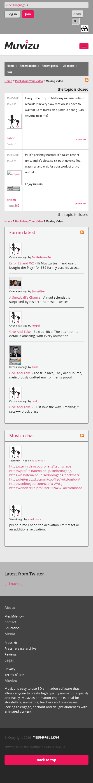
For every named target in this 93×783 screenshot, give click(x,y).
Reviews (11, 654)
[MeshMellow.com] (45, 737)
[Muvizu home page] (22, 44)
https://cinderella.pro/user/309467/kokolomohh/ (45, 488)
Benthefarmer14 (41, 257)
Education (12, 628)
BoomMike (38, 291)
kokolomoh (38, 460)
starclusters (34, 519)
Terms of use (14, 675)
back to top (46, 759)
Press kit (11, 642)
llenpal (36, 325)
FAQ (9, 72)
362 (16, 206)
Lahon (11, 138)
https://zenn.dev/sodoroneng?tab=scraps (40, 466)
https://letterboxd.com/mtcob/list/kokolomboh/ (44, 479)
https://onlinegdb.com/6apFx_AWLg (36, 483)
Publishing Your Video (29, 81)
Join (28, 14)
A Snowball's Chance (25, 297)
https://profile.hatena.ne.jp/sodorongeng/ (40, 471)
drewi (35, 367)
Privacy (10, 669)
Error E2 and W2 (22, 263)
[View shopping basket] (84, 28)
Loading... (16, 583)
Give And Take (20, 331)
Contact (10, 622)
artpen (11, 200)
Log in (12, 14)
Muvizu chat (21, 435)
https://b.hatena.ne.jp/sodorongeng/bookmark (44, 475)
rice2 (34, 401)
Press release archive (21, 648)
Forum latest (22, 232)
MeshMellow (14, 616)
